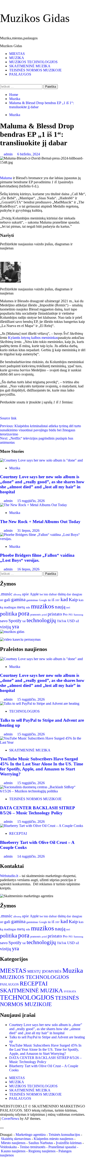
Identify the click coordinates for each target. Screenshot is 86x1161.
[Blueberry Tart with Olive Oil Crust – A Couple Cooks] (41, 826)
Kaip (73, 599)
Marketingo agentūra (31, 1135)
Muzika (14, 115)
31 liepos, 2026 (28, 530)
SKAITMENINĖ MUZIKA (29, 66)
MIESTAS (17, 54)
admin (9, 154)
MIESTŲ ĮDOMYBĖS (44, 971)
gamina (18, 599)
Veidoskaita (8, 1147)
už (77, 621)
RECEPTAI (18, 833)
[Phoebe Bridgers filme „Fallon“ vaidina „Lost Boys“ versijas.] (43, 539)
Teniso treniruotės (32, 1147)
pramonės (35, 614)
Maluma (6, 178)
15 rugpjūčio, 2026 (31, 501)
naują (60, 606)
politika (8, 614)
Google (43, 600)
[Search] (1, 82)
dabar (53, 594)
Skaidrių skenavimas (16, 1139)
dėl (1, 600)
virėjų (5, 626)
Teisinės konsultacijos (64, 1135)
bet (41, 594)
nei (68, 607)
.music (6, 593)
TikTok (61, 621)
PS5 (71, 614)
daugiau (77, 594)
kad (64, 599)
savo (4, 620)
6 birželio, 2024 (28, 154)
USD (71, 621)
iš (53, 600)
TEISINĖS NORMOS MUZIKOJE (35, 70)
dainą (62, 594)
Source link (8, 418)
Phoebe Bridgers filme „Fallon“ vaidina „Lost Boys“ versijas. (37, 558)
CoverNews (10, 1118)
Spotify (15, 620)
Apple (34, 594)
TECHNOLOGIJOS (24, 711)
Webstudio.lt (9, 876)
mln (28, 607)
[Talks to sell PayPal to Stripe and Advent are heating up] (39, 703)
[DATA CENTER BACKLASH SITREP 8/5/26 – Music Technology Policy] (43, 791)
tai (24, 621)
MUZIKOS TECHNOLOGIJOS (33, 62)
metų (21, 607)
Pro (65, 614)
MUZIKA (16, 58)
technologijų (41, 620)
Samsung (78, 614)
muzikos (42, 606)
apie (25, 594)
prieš (44, 614)
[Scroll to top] (1, 1123)
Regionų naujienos (41, 1151)
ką (1, 607)
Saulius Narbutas (40, 1143)
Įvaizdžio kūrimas (69, 1143)
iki (49, 600)
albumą (17, 594)
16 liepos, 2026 (28, 569)
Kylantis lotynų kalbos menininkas (33, 338)
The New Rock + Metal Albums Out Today (40, 521)
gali (7, 599)
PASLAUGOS (20, 74)
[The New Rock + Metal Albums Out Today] (33, 505)
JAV (57, 600)
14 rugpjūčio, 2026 (31, 856)
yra (15, 626)
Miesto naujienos (13, 1143)
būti (46, 594)
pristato (55, 613)
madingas (10, 607)
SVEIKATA (70, 991)
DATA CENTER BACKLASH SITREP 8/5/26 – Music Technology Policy (37, 810)
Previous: (40, 430)
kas (81, 600)
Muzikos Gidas (34, 18)
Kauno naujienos (13, 1151)
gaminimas (32, 600)
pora (23, 613)
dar (69, 594)
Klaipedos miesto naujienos (53, 1139)
